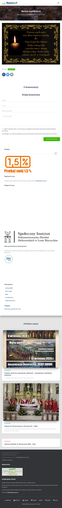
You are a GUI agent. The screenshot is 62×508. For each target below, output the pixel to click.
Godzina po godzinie (10, 309)
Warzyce (8, 500)
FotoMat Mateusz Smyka (22, 457)
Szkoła (35, 500)
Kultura (48, 500)
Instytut (17, 500)
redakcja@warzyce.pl (41, 181)
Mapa (6, 294)
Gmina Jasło (8, 291)
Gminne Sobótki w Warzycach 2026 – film (20, 444)
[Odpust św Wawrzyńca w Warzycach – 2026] (31, 402)
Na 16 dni (18, 309)
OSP (41, 500)
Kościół (26, 500)
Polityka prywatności (7, 460)
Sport (56, 500)
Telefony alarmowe (10, 300)
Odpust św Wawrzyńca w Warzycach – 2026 (20, 426)
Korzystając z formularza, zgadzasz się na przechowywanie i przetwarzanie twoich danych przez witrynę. (30, 133)
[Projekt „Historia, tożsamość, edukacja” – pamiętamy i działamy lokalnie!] (31, 349)
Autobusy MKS (9, 288)
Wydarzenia (11, 69)
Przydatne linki (9, 297)
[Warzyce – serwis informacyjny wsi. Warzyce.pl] (10, 3)
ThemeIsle (37, 504)
